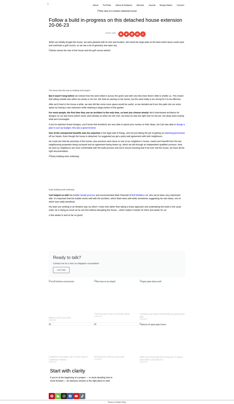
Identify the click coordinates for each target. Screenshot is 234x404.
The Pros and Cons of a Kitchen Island (112, 314)
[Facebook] (70, 396)
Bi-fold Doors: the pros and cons (109, 357)
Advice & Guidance (124, 5)
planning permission (175, 133)
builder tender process (84, 195)
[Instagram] (64, 396)
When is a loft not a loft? (60, 317)
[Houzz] (58, 396)
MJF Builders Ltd (140, 195)
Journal (151, 5)
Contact (180, 5)
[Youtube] (76, 396)
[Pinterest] (52, 396)
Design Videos (166, 5)
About (95, 5)
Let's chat (61, 270)
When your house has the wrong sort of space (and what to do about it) (161, 358)
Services (140, 5)
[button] (121, 34)
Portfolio (107, 5)
